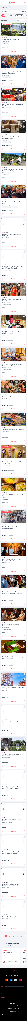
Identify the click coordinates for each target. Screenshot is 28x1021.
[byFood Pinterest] (18, 975)
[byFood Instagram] (12, 975)
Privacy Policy (13, 1011)
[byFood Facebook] (6, 975)
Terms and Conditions (13, 1008)
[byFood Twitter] (9, 975)
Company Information (13, 1006)
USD (14, 1003)
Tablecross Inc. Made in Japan (19, 1014)
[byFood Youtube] (15, 975)
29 (21, 936)
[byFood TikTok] (20, 975)
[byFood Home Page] (12, 2)
